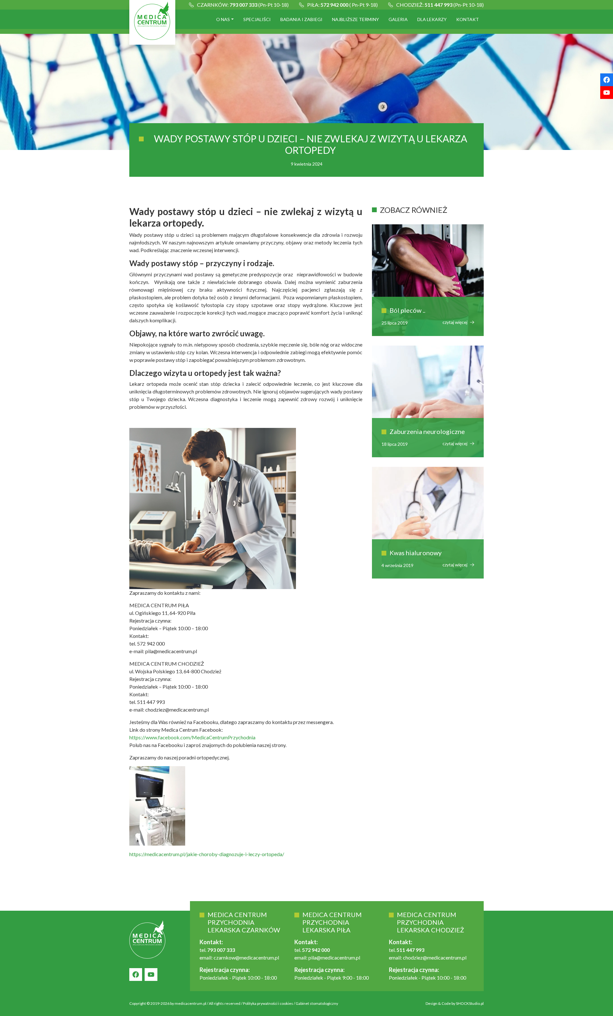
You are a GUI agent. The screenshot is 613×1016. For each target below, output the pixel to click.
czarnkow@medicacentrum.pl (246, 957)
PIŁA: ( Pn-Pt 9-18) (342, 5)
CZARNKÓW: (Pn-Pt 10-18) (243, 5)
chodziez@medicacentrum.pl (434, 957)
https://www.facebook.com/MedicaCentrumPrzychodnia (192, 737)
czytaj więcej (455, 322)
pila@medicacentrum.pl (334, 957)
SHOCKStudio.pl (470, 1003)
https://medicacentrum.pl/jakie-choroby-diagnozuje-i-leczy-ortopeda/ (206, 854)
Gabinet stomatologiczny (317, 1003)
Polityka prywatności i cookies (268, 1003)
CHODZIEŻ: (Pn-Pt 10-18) (440, 5)
